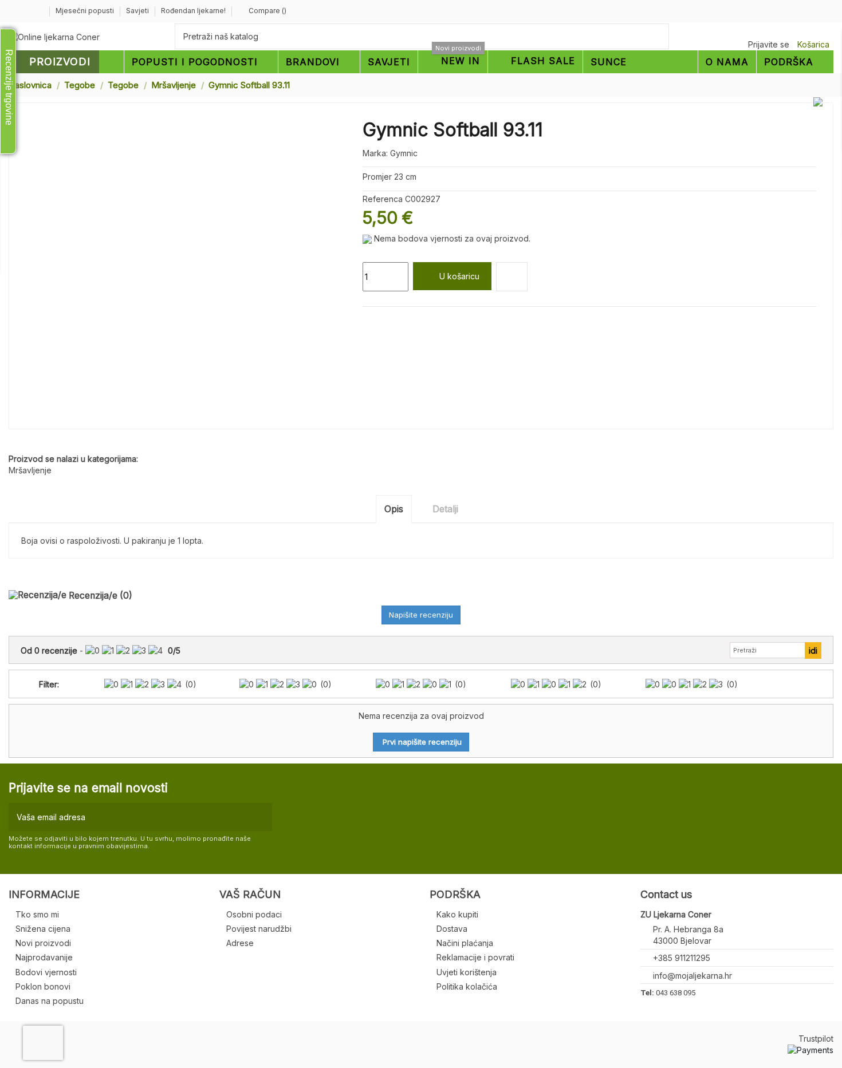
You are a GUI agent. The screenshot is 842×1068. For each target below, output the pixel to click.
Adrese (240, 943)
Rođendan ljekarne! (193, 10)
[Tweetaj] (381, 320)
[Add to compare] (512, 276)
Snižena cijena (42, 928)
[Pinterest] (394, 320)
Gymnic (404, 153)
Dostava (451, 928)
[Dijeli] (368, 320)
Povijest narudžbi (259, 928)
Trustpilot (815, 1038)
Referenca (383, 199)
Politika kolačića (466, 986)
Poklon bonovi (42, 986)
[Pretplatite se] (261, 817)
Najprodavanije (44, 957)
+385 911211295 (681, 958)
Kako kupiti (457, 914)
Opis (393, 509)
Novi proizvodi (43, 943)
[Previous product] (818, 84)
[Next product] (828, 84)
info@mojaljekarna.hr (692, 975)
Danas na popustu (49, 1001)
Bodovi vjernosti (46, 972)
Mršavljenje (30, 470)
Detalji (445, 509)
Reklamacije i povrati (475, 957)
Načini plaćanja (464, 943)
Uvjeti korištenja (466, 972)
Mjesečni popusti (86, 10)
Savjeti (138, 10)
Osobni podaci (254, 914)
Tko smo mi (37, 914)
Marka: (375, 153)
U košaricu (459, 276)
